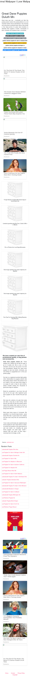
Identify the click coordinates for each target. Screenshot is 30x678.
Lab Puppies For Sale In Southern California (13, 464)
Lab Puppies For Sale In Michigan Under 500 (13, 452)
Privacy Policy (21, 673)
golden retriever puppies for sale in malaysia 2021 (15, 40)
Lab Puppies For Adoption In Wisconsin (12, 461)
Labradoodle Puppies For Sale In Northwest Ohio (14, 476)
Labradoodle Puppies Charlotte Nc (10, 455)
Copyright (15, 675)
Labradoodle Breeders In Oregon (10, 489)
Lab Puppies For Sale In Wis (9, 458)
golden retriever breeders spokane (15, 33)
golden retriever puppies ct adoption (15, 36)
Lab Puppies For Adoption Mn (9, 467)
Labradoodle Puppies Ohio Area (10, 449)
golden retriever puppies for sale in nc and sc (15, 43)
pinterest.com (10, 442)
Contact (13, 673)
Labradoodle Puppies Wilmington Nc (11, 495)
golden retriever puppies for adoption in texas (15, 47)
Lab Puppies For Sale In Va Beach (10, 492)
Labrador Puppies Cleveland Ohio (10, 479)
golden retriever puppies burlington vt (15, 45)
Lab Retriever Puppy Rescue (9, 507)
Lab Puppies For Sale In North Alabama (12, 473)
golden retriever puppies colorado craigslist (15, 38)
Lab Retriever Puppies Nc (8, 498)
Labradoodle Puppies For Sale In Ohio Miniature (14, 485)
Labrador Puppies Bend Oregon (10, 501)
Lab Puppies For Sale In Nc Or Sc (10, 504)
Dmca (6, 673)
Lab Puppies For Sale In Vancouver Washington (14, 482)
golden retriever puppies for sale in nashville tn (15, 50)
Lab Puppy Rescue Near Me (9, 470)
